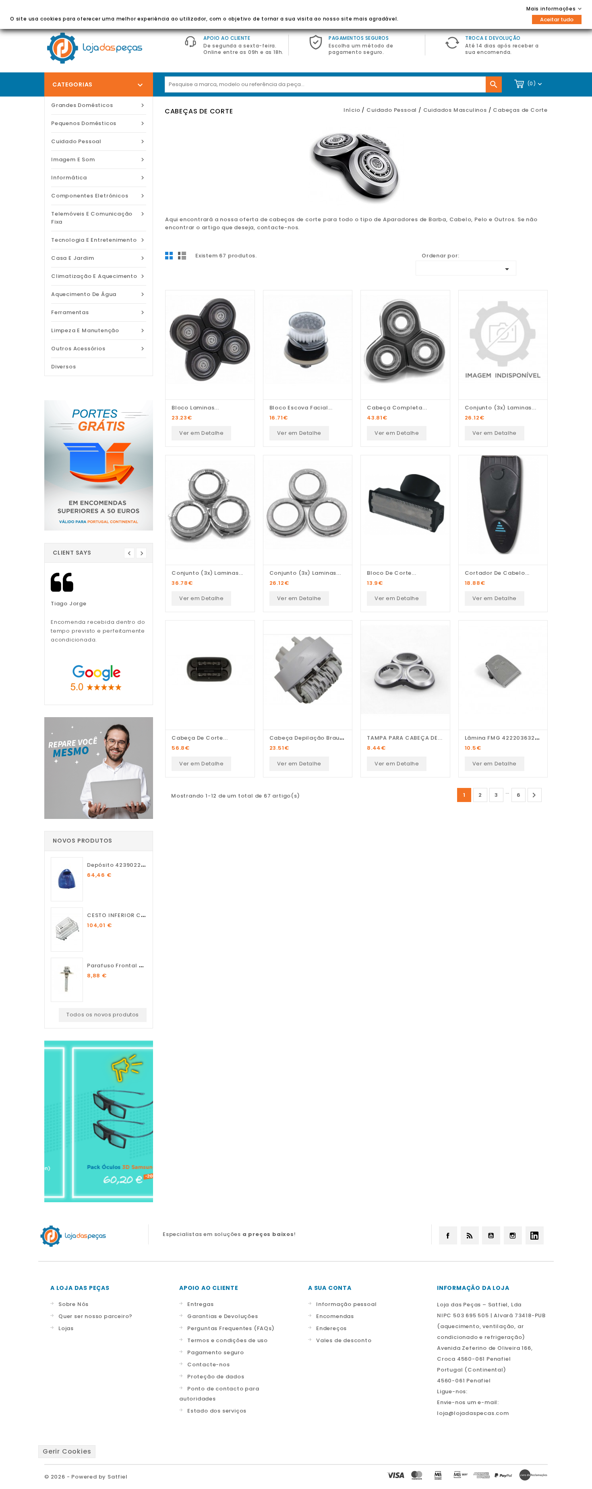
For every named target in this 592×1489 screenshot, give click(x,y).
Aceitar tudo (556, 19)
